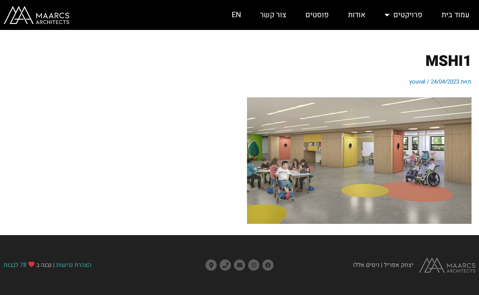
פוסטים (317, 14)
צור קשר (273, 14)
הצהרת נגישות (73, 265)
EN (236, 14)
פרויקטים (407, 14)
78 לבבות (15, 265)
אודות (357, 14)
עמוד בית (456, 14)
